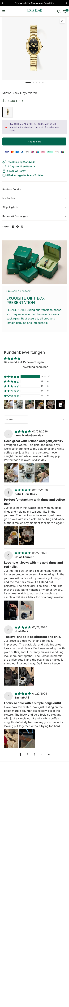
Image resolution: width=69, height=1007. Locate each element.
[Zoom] (62, 20)
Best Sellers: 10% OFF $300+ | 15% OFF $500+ (34, 3)
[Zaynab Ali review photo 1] (11, 738)
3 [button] (34, 754)
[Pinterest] (22, 226)
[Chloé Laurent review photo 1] (11, 610)
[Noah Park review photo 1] (11, 676)
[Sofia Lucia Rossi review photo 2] (26, 535)
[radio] (7, 112)
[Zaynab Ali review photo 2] (27, 738)
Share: (5, 227)
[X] (17, 226)
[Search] (59, 11)
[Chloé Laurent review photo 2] (26, 610)
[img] (23, 431)
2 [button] (27, 754)
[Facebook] (13, 226)
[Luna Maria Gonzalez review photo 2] (26, 472)
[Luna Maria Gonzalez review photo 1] (11, 472)
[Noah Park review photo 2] (26, 676)
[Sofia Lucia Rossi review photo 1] (11, 535)
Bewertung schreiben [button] (34, 367)
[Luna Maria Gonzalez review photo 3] (41, 472)
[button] (11, 376)
